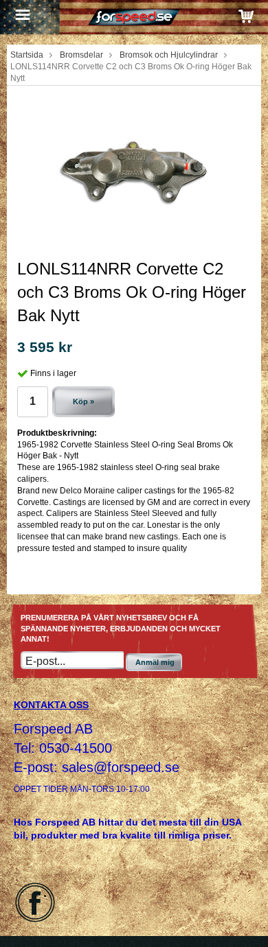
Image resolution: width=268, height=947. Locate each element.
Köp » (83, 401)
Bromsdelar (81, 55)
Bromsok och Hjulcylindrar (169, 55)
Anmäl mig (155, 662)
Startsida (26, 55)
